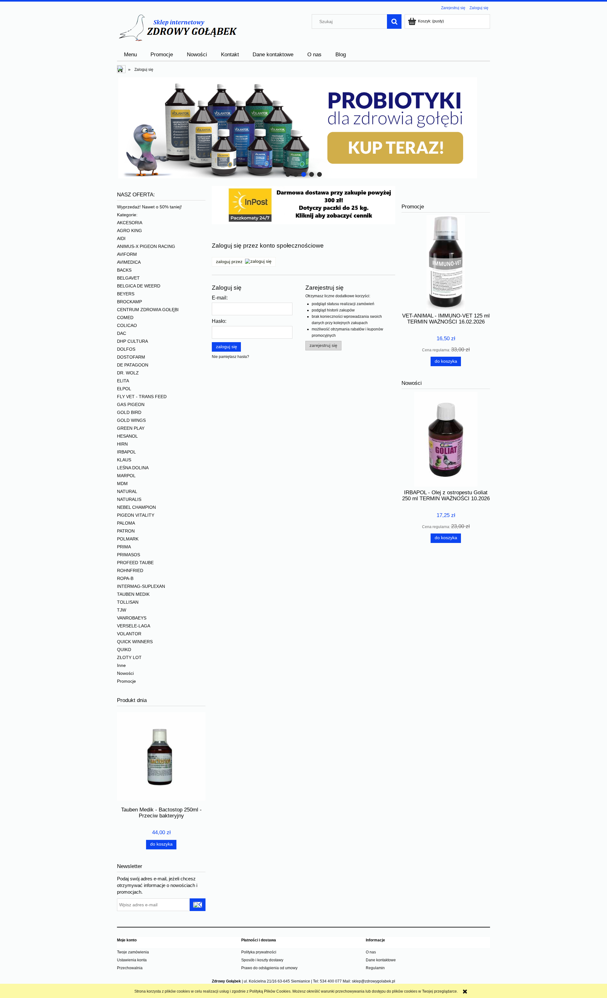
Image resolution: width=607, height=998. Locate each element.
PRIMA (124, 546)
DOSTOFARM (131, 357)
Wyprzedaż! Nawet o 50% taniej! (149, 206)
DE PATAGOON (132, 364)
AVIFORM (127, 254)
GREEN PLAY (130, 428)
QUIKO (124, 649)
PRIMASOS (128, 554)
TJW (121, 610)
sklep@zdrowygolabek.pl (373, 981)
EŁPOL (124, 388)
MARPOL (126, 475)
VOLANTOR (129, 633)
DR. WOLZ (128, 372)
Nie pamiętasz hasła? (230, 356)
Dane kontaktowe (381, 960)
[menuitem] (130, 54)
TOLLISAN (127, 602)
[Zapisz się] (197, 904)
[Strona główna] (177, 27)
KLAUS (124, 459)
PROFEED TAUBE (135, 562)
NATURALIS (129, 499)
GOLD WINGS (131, 420)
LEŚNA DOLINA (133, 467)
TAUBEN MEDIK (133, 594)
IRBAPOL (126, 451)
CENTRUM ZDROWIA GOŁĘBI (148, 309)
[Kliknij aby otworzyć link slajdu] (303, 128)
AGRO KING (129, 230)
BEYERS (125, 293)
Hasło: (219, 321)
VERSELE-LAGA (133, 625)
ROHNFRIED (130, 570)
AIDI (121, 238)
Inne (121, 665)
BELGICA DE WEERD (138, 285)
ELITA (123, 380)
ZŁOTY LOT (129, 657)
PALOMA (126, 523)
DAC (121, 333)
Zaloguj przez (229, 261)
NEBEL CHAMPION (136, 507)
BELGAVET (128, 277)
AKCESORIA (129, 222)
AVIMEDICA (129, 262)
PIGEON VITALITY (135, 515)
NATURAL (127, 491)
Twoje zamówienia (133, 952)
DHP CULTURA (132, 341)
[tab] (287, 174)
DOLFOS (126, 349)
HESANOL (127, 436)
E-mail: (220, 297)
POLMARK (127, 538)
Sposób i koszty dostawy (262, 960)
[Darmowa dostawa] (303, 204)
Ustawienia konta (132, 960)
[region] (303, 128)
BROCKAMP (129, 301)
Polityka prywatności (258, 952)
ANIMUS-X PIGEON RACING (146, 246)
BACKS (124, 270)
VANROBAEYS (131, 617)
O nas (371, 952)
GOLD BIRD (129, 412)
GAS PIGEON (130, 404)
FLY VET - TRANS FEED (142, 396)
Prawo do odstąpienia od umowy (269, 968)
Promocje (126, 681)
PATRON (126, 530)
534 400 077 (331, 981)
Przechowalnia (130, 968)
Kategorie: (127, 214)
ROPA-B (125, 578)
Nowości (125, 673)
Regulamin (375, 968)
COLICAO (127, 325)
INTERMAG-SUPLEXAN (141, 586)
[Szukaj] (394, 21)
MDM (122, 483)
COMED (125, 317)
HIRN (122, 444)
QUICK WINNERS (135, 641)
